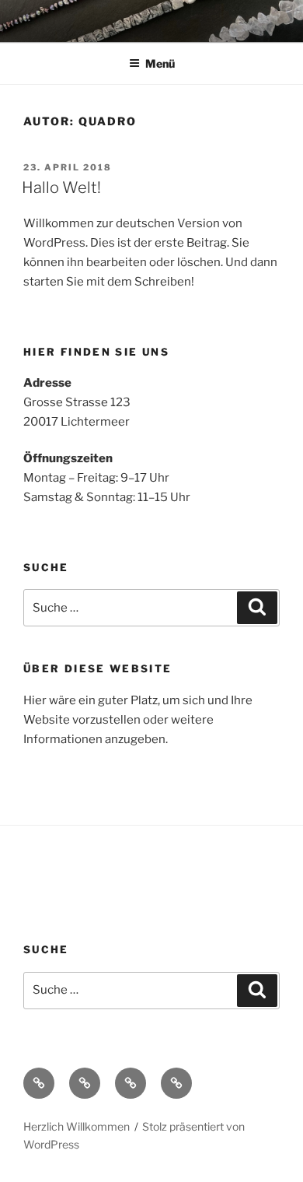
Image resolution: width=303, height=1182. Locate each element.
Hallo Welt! (61, 187)
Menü (160, 63)
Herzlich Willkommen (76, 1126)
